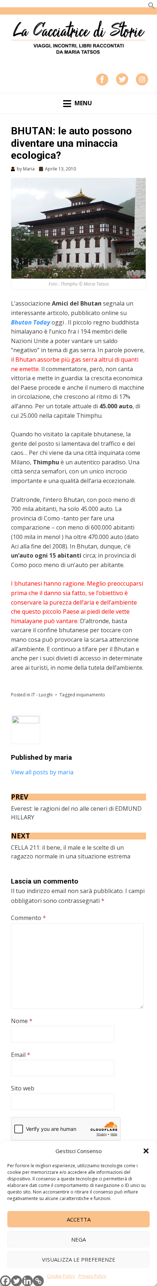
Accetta (79, 1219)
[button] (146, 1151)
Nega (78, 1239)
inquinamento (90, 695)
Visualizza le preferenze (78, 1259)
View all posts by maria (42, 772)
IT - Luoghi (42, 695)
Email (20, 1055)
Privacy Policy (92, 1276)
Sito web (22, 1088)
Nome (21, 1021)
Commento (28, 918)
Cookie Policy (61, 1276)
